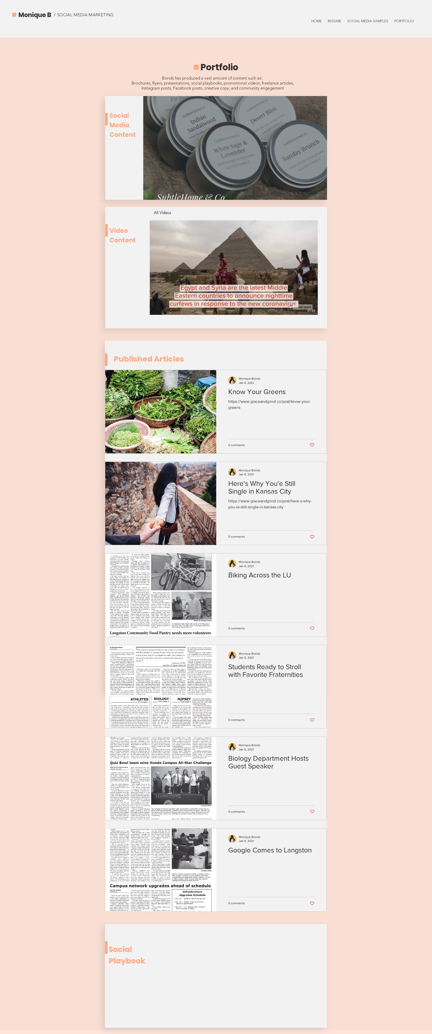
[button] (235, 148)
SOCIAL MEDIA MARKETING (85, 14)
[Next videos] (317, 266)
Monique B (34, 15)
